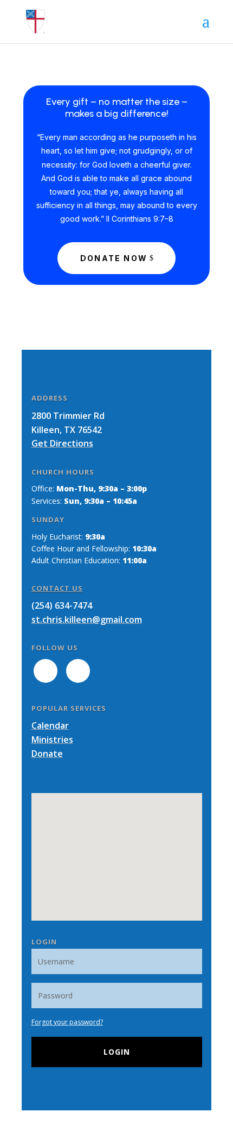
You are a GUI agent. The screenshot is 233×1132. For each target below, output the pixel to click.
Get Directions (62, 443)
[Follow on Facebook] (45, 671)
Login (116, 1052)
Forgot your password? (67, 1022)
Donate (47, 754)
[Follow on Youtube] (78, 671)
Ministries (52, 739)
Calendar (50, 725)
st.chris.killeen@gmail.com (86, 619)
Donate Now (113, 258)
